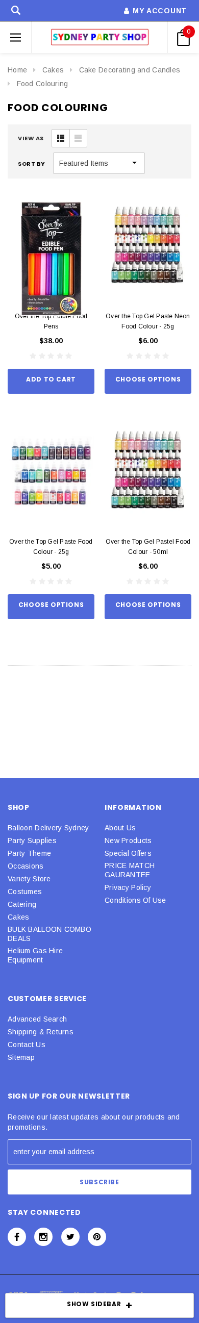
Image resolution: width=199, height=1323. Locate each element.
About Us (120, 828)
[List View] (78, 138)
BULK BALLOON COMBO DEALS (49, 934)
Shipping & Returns (40, 1032)
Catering (22, 904)
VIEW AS (31, 138)
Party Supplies (32, 840)
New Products (128, 840)
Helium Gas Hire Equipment (35, 955)
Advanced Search (37, 1019)
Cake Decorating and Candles (130, 70)
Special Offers (128, 853)
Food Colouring (42, 84)
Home (17, 70)
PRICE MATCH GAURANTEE (130, 870)
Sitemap (21, 1057)
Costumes (25, 891)
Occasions (26, 866)
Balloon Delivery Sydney (48, 828)
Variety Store (29, 879)
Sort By (31, 164)
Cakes (53, 70)
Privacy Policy (128, 887)
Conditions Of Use (135, 900)
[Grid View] (60, 138)
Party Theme (29, 853)
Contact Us (26, 1044)
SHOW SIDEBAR (94, 1304)
